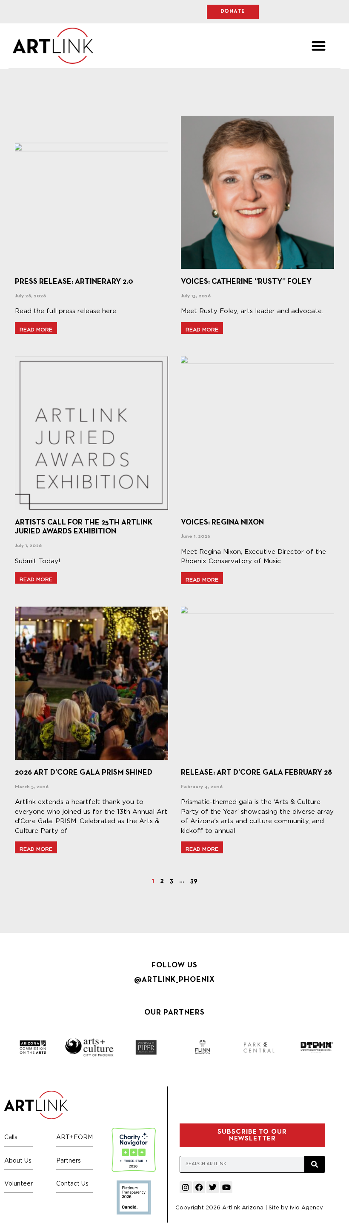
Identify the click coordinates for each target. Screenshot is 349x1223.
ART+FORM (74, 1137)
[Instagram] (186, 1187)
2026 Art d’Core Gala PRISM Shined (83, 772)
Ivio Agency (306, 1207)
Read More (36, 329)
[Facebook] (199, 1187)
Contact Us (72, 1183)
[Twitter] (212, 1187)
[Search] (314, 1164)
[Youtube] (226, 1187)
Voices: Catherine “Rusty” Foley (246, 281)
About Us (17, 1160)
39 (193, 881)
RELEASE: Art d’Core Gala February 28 (256, 772)
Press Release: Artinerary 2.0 (74, 281)
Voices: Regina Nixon (222, 522)
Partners (68, 1160)
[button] (318, 45)
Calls (10, 1137)
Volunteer (18, 1183)
